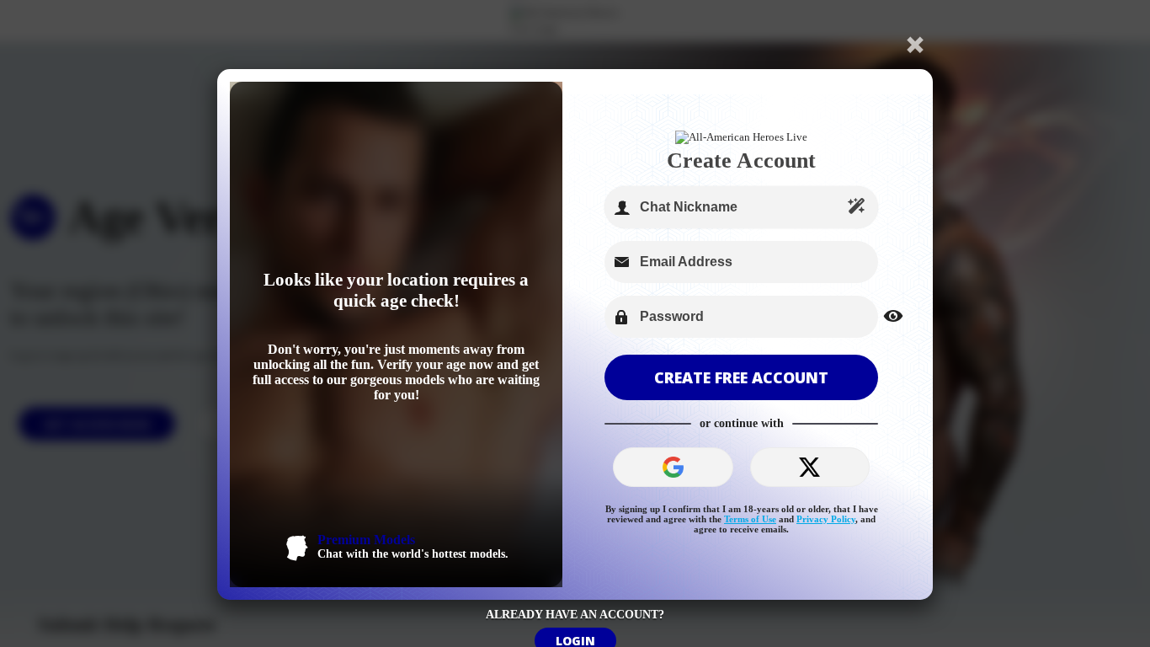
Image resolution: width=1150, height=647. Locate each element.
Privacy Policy (825, 519)
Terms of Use (750, 519)
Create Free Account (741, 377)
